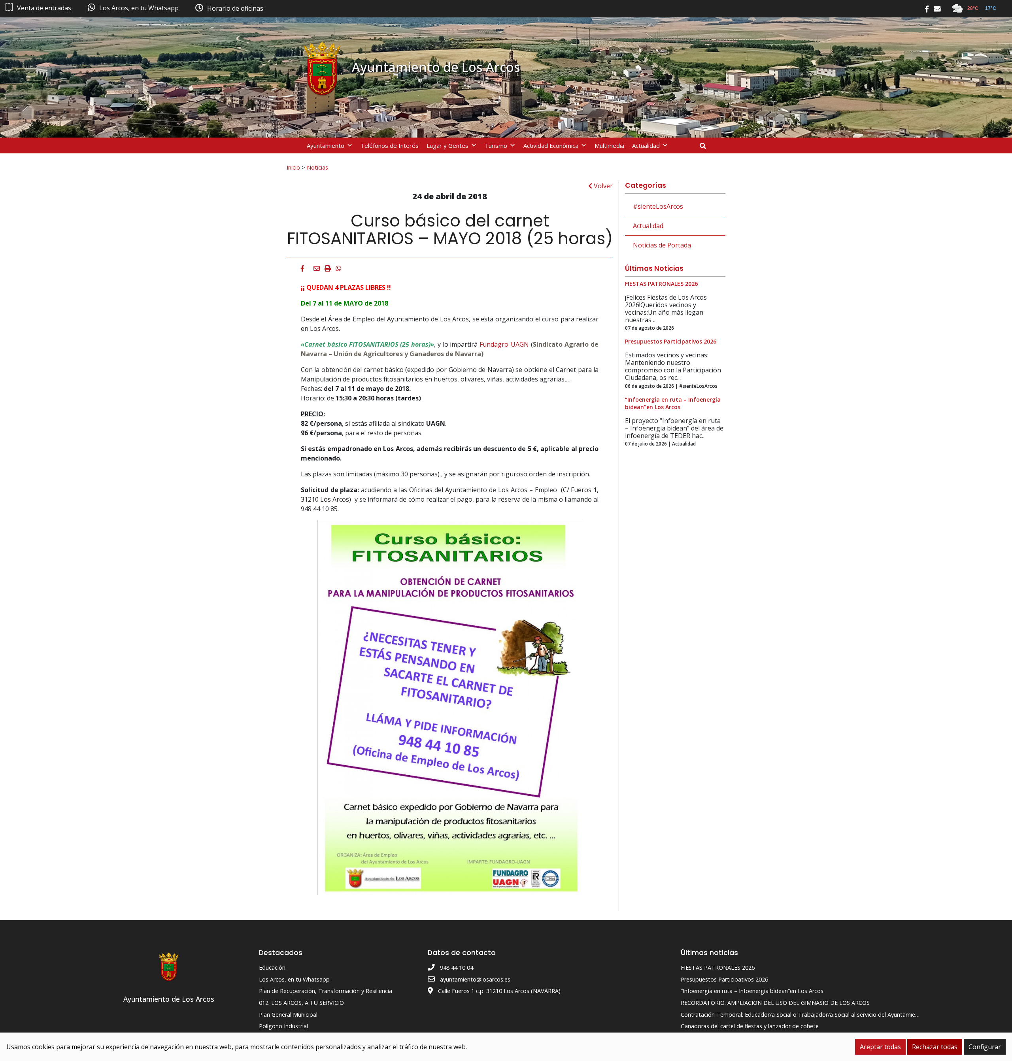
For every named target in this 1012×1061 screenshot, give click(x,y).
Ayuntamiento (325, 145)
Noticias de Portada (662, 245)
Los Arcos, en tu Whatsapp (294, 979)
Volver (602, 185)
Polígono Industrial (283, 1026)
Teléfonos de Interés (390, 145)
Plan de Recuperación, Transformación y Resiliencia (325, 991)
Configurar (985, 1046)
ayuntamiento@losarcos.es (475, 979)
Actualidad (646, 145)
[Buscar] (706, 146)
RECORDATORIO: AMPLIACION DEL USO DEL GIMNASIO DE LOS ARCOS (775, 1002)
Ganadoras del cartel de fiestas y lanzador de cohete (750, 1026)
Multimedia (609, 145)
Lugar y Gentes (447, 145)
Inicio (293, 167)
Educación (272, 967)
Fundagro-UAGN (504, 344)
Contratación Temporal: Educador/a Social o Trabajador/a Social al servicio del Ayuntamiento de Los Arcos (820, 1014)
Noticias (317, 167)
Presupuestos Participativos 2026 (724, 979)
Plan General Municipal (288, 1014)
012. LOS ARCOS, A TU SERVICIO (301, 1002)
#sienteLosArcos (658, 206)
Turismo (496, 145)
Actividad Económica (550, 145)
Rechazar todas (934, 1046)
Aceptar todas (880, 1046)
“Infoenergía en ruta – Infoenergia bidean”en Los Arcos (752, 991)
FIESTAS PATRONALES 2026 (718, 967)
